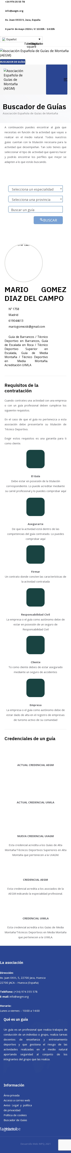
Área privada (11, 1095)
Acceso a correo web (17, 1100)
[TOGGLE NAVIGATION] (56, 80)
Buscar (50, 220)
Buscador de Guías (15, 1120)
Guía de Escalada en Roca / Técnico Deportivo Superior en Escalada (26, 347)
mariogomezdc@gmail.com (27, 327)
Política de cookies (15, 1115)
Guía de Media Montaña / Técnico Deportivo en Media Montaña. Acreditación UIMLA (26, 359)
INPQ (41, 1143)
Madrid (13, 315)
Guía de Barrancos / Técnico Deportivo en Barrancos (26, 339)
